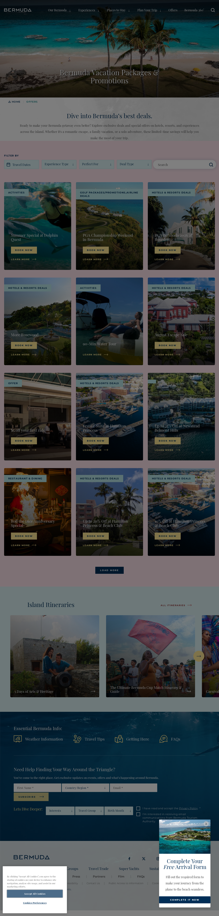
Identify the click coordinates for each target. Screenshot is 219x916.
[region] (35, 889)
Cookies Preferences (35, 902)
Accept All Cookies (35, 893)
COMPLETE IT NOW (184, 899)
